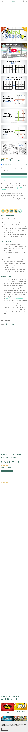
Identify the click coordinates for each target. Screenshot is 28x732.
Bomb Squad (7, 712)
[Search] (23, 1)
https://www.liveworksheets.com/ (14, 298)
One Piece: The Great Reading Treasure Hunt (20, 712)
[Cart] (26, 1)
